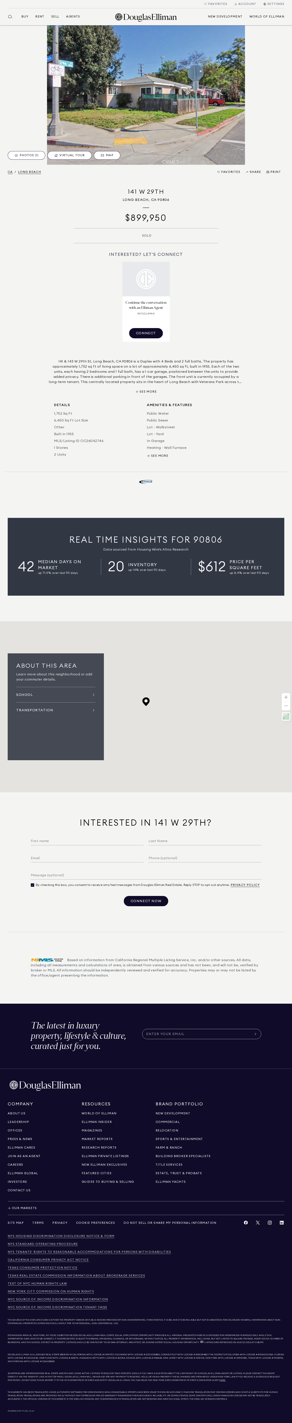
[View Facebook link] (245, 1224)
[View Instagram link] (269, 1224)
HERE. (222, 1380)
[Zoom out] (286, 706)
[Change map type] (286, 716)
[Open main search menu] (12, 16)
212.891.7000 (63, 1335)
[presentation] (146, 95)
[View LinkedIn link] (281, 1224)
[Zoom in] (286, 697)
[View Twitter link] (257, 1224)
